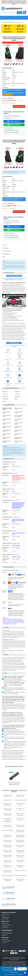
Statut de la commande (6, 924)
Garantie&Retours (6, 253)
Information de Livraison (6, 932)
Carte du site (4, 942)
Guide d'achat (4, 923)
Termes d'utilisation (5, 917)
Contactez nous (5, 939)
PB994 (16, 399)
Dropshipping (4, 935)
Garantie (14, 650)
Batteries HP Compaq (9, 21)
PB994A (4, 401)
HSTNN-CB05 (5, 396)
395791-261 (5, 391)
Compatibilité (5, 248)
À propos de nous (5, 914)
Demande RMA (5, 927)
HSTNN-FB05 (17, 396)
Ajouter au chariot (19, 106)
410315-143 (5, 394)
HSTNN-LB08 (5, 399)
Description (4, 245)
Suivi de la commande (6, 940)
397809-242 (17, 391)
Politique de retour (17, 669)
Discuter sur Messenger (15, 121)
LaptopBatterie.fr (13, 8)
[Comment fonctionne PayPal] (19, 951)
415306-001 (17, 394)
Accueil (2, 21)
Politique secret (5, 918)
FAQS (3, 256)
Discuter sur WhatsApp (15, 124)
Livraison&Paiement (6, 251)
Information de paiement (6, 933)
